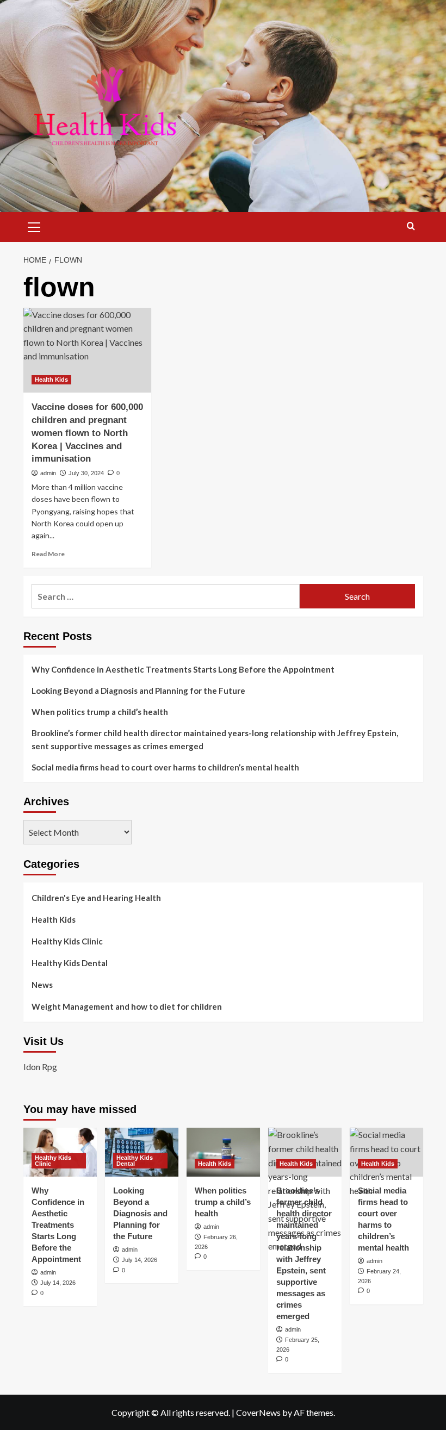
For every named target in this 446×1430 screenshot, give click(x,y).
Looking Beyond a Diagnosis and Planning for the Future (139, 690)
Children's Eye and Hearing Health (96, 898)
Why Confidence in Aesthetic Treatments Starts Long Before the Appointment (183, 669)
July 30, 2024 (86, 473)
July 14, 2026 (58, 1282)
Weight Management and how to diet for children (127, 1006)
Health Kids (51, 379)
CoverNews (258, 1412)
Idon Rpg (40, 1066)
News (42, 985)
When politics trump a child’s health (100, 712)
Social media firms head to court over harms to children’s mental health (165, 767)
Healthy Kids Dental (70, 963)
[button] (34, 225)
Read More (48, 554)
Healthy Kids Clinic (67, 941)
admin (48, 473)
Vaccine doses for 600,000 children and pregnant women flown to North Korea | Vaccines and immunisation (87, 433)
